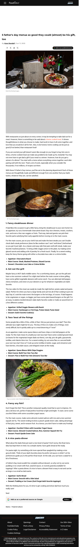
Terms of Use (65, 526)
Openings (27, 522)
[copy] (17, 48)
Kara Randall (9, 43)
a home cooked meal (53, 139)
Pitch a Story (28, 526)
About (9, 522)
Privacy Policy (44, 526)
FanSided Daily (13, 526)
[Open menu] (5, 3)
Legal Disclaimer (29, 529)
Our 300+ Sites (66, 522)
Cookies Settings (13, 533)
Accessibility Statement (48, 529)
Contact (42, 522)
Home (8, 507)
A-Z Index (64, 529)
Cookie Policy (12, 529)
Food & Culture (17, 507)
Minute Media (12, 538)
